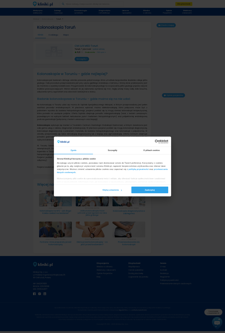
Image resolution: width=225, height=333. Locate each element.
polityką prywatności (139, 169)
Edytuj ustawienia (111, 190)
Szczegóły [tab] (112, 150)
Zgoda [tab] (73, 150)
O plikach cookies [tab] (151, 150)
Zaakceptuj (150, 190)
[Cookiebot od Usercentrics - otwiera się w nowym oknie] (156, 142)
